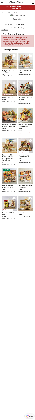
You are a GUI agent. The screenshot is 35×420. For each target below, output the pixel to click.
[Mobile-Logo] (17, 2)
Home (2, 12)
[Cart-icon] (33, 2)
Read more (4, 30)
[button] (17, 7)
